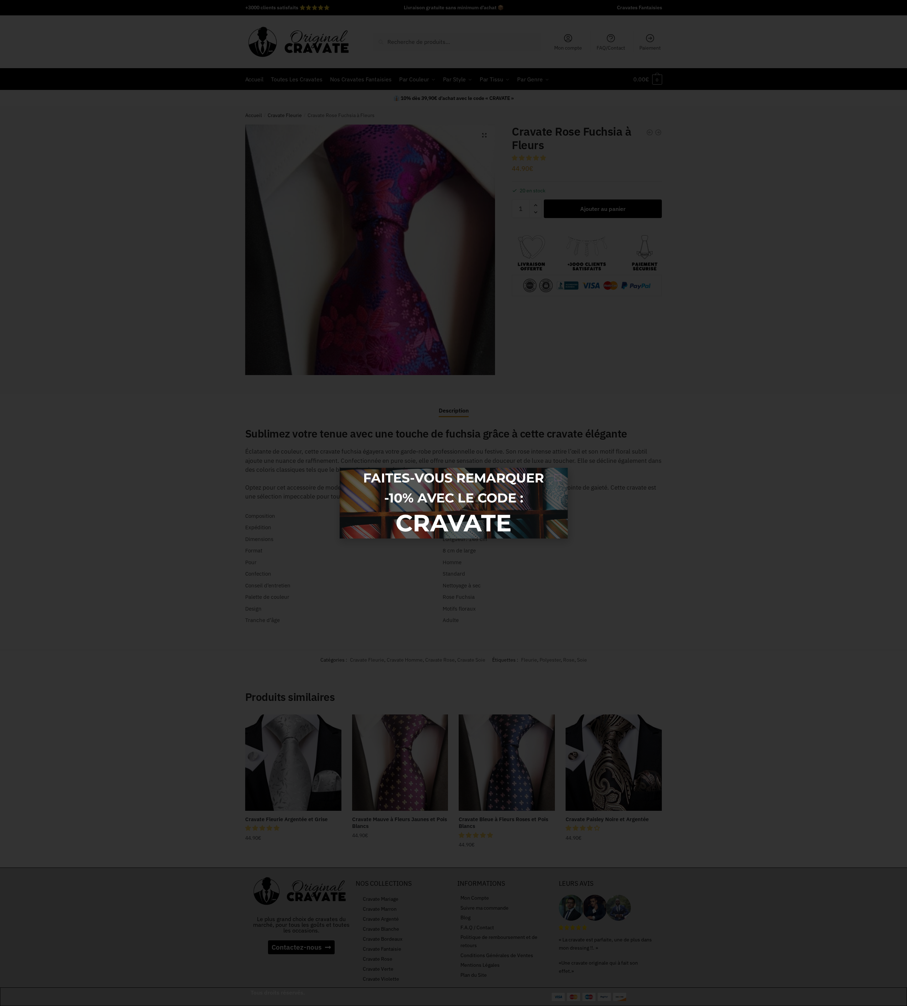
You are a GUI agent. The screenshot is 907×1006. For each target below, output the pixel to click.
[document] (453, 503)
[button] (558, 477)
